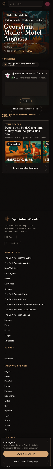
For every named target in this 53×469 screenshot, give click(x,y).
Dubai (7, 330)
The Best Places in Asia (15, 299)
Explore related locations (25, 168)
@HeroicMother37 (23, 51)
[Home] (4, 4)
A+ (18, 243)
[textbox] (26, 89)
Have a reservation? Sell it (25, 109)
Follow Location (13, 20)
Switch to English (26, 453)
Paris (7, 325)
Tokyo (8, 335)
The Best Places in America (17, 263)
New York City (11, 268)
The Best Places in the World (18, 258)
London (8, 320)
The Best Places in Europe (17, 294)
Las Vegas (9, 283)
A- (7, 243)
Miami (7, 278)
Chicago (8, 289)
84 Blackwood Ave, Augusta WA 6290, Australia (22, 45)
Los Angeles (10, 273)
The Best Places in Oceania (17, 315)
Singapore (9, 340)
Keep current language (26, 461)
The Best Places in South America (20, 309)
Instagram (9, 358)
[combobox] (27, 4)
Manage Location (33, 20)
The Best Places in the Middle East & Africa (25, 304)
